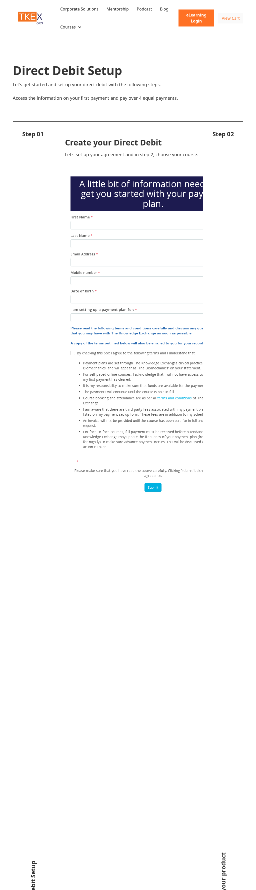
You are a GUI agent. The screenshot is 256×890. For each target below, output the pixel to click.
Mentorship (117, 9)
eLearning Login (196, 18)
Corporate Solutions (79, 9)
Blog (164, 9)
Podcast (144, 9)
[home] (31, 18)
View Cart (231, 18)
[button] (71, 27)
